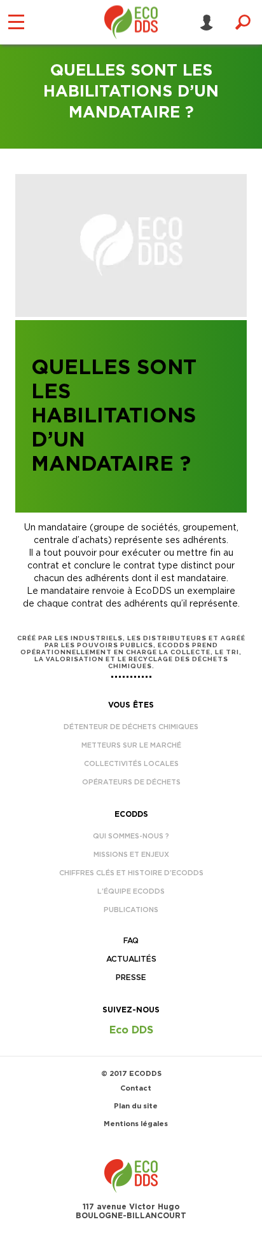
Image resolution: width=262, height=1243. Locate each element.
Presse (131, 977)
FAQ (131, 940)
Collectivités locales (131, 763)
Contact (135, 1088)
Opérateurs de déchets (131, 782)
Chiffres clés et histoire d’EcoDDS (131, 873)
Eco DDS (131, 1030)
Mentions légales (136, 1123)
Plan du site (136, 1106)
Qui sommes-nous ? (131, 836)
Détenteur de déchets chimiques (131, 726)
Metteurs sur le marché (131, 745)
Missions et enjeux (131, 854)
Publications (131, 909)
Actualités (131, 959)
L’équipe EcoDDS (131, 891)
